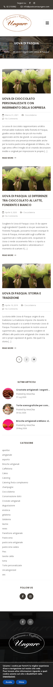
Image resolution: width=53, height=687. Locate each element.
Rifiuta (21, 682)
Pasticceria (7, 537)
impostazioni (9, 676)
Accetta (9, 682)
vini (3, 574)
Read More (7, 157)
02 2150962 (11, 6)
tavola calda (8, 556)
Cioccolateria (31, 115)
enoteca (6, 510)
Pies (4, 551)
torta (4, 560)
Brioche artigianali (10, 464)
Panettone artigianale (12, 533)
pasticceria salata (10, 547)
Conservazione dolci (11, 496)
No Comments (11, 118)
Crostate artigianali (11, 500)
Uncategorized (9, 570)
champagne (7, 487)
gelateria (6, 514)
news (4, 528)
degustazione (8, 505)
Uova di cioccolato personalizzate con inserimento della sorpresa (23, 103)
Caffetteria (7, 468)
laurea (5, 523)
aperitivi (6, 450)
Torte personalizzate (12, 565)
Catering (6, 477)
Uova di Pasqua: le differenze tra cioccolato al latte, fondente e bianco (25, 200)
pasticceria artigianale (12, 542)
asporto (6, 459)
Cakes (5, 473)
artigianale (7, 454)
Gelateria (6, 519)
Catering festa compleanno (15, 482)
